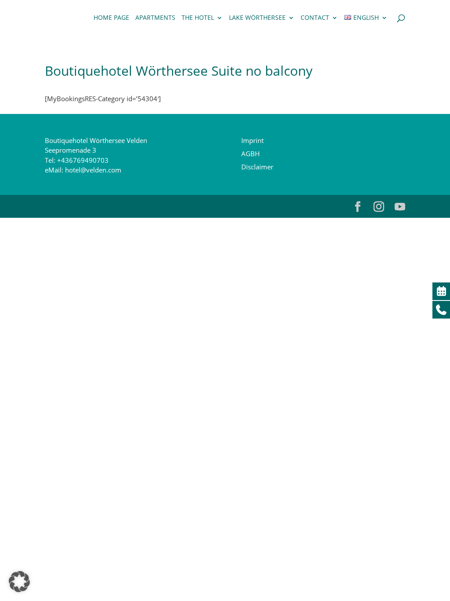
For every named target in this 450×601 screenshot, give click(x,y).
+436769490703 (83, 160)
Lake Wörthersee (257, 18)
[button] (19, 581)
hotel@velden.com (93, 169)
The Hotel (197, 18)
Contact (315, 18)
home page (111, 18)
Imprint (252, 140)
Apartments (155, 18)
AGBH (250, 153)
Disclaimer (257, 166)
